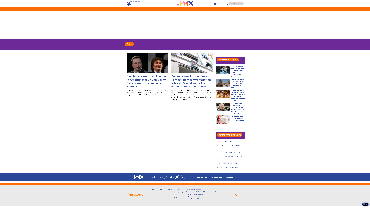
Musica (233, 149)
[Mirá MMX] (215, 4)
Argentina (220, 145)
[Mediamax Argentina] (135, 195)
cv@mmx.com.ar (203, 201)
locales (219, 171)
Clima (228, 145)
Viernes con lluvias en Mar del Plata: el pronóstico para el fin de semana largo (237, 83)
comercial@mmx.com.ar (199, 198)
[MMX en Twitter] (160, 177)
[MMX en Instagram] (166, 177)
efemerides (234, 142)
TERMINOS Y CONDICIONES (176, 195)
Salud (218, 160)
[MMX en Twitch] (183, 177)
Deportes (220, 152)
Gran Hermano (222, 167)
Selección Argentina (232, 152)
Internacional (237, 145)
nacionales (227, 171)
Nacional (220, 149)
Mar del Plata (223, 141)
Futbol (219, 156)
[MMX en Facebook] (154, 177)
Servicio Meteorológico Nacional (228, 163)
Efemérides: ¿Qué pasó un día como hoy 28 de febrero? (237, 118)
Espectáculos (228, 156)
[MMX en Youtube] (177, 177)
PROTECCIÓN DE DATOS (176, 197)
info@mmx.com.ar (195, 196)
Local (227, 149)
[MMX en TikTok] (171, 177)
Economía (226, 160)
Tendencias (238, 156)
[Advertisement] (185, 25)
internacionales (233, 167)
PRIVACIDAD (180, 192)
